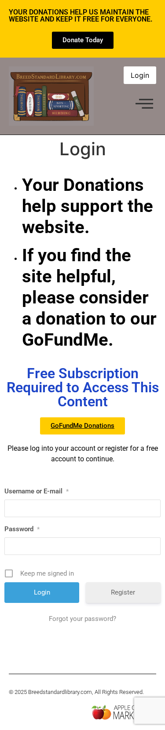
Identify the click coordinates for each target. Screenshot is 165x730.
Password (22, 529)
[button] (144, 104)
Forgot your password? (82, 619)
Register (123, 592)
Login (140, 75)
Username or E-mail (36, 491)
